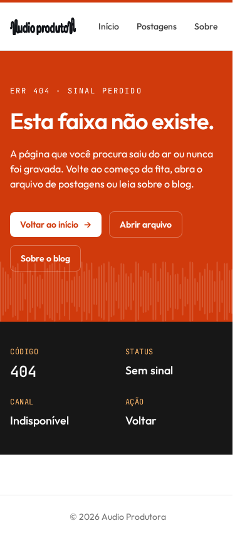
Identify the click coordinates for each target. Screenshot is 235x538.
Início (108, 26)
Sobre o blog (45, 258)
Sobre (205, 26)
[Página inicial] (43, 26)
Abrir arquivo (146, 224)
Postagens (157, 26)
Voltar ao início (55, 224)
